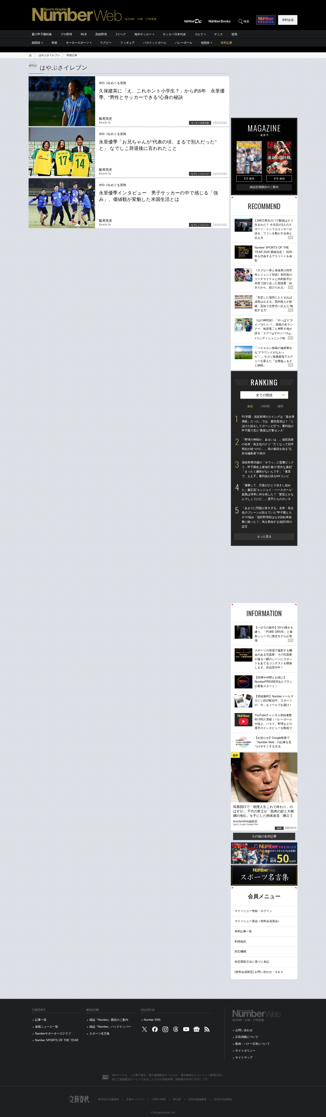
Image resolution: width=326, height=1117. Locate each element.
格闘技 (36, 42)
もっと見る (264, 536)
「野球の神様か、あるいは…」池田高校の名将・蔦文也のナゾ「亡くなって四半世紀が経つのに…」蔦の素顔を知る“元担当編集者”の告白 (268, 446)
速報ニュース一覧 (46, 1026)
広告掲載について (246, 1037)
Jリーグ (121, 34)
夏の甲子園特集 (42, 34)
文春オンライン (135, 1099)
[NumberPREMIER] (265, 20)
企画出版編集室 (197, 1099)
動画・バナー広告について (252, 1043)
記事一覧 (41, 1019)
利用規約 (240, 941)
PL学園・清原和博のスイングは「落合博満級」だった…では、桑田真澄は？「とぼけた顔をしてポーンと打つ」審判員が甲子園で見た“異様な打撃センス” (268, 423)
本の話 (177, 1099)
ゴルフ (198, 34)
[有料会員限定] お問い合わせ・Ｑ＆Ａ (259, 972)
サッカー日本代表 (174, 34)
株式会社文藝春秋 (108, 1099)
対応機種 (240, 951)
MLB (84, 34)
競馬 (234, 34)
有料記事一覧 (243, 931)
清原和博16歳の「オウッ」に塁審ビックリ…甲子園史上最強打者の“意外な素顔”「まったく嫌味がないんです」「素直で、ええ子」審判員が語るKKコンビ (268, 469)
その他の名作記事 (264, 836)
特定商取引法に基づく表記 (252, 961)
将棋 (54, 42)
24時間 (265, 406)
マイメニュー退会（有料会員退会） (258, 921)
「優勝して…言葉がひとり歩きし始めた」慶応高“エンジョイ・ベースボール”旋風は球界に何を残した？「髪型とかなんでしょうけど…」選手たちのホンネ (268, 492)
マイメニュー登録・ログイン (253, 911)
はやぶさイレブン (49, 55)
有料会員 (288, 20)
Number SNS (152, 1019)
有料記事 (226, 42)
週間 (280, 406)
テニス (218, 34)
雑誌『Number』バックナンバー (110, 1026)
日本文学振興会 (223, 1099)
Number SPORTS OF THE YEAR (56, 1040)
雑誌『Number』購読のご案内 (108, 1019)
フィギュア (127, 42)
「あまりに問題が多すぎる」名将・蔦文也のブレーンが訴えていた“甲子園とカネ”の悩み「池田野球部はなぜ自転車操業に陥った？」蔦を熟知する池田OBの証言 (268, 517)
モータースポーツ (77, 42)
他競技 (205, 42)
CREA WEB (159, 1099)
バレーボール (183, 42)
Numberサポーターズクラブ (53, 1033)
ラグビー (106, 42)
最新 (250, 406)
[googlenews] (196, 1030)
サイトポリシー (245, 1050)
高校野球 (101, 34)
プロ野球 (66, 34)
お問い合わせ (244, 1030)
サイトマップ (244, 1057)
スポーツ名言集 (99, 1033)
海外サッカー (143, 34)
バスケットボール (154, 42)
